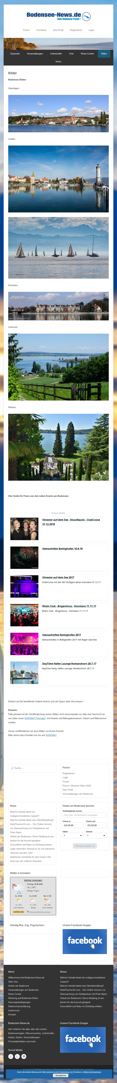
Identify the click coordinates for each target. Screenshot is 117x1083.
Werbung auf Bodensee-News (23, 998)
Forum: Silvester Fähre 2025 (77, 785)
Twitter (17, 1056)
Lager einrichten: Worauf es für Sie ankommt (32, 848)
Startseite (15, 53)
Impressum (14, 1010)
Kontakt (12, 1014)
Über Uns (13, 981)
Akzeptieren (60, 1075)
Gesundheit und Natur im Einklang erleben (31, 844)
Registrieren (76, 30)
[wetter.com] (18, 912)
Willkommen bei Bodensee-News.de (26, 977)
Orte (71, 53)
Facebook (41, 30)
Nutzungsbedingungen (19, 1002)
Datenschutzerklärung (19, 1006)
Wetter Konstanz (33, 880)
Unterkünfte (56, 53)
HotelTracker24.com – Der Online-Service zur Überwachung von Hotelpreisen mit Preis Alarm (31, 828)
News (58, 61)
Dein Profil (58, 30)
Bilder (104, 53)
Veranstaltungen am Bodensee (78, 794)
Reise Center (87, 53)
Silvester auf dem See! (21, 853)
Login (91, 30)
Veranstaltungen (35, 53)
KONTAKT (51, 735)
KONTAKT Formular (35, 718)
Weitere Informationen (92, 1072)
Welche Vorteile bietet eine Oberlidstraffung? (32, 820)
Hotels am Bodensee (18, 985)
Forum (26, 30)
